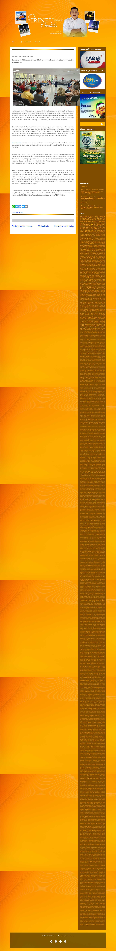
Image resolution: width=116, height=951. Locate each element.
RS (94, 322)
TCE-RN (100, 394)
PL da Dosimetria (100, 268)
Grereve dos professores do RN (87, 614)
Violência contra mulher (89, 892)
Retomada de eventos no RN (98, 823)
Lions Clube (96, 652)
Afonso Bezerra (91, 221)
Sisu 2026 (96, 850)
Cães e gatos (83, 531)
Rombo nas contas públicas (93, 827)
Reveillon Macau (83, 826)
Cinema (88, 503)
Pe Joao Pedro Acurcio (90, 753)
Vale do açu (102, 883)
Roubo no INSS (96, 829)
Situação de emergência (98, 253)
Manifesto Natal (101, 674)
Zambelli (94, 897)
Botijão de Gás (91, 299)
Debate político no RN (93, 534)
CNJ (99, 468)
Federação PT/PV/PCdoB (85, 585)
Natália (81, 697)
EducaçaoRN (87, 556)
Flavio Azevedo (94, 597)
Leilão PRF (84, 650)
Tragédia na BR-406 (90, 871)
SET (90, 834)
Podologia (87, 291)
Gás (80, 618)
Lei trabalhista (88, 649)
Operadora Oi (102, 707)
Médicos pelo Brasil (92, 694)
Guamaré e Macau (100, 615)
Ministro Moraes (83, 684)
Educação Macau (87, 310)
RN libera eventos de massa (95, 806)
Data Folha (102, 347)
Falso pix (88, 579)
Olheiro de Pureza (95, 707)
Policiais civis (92, 380)
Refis (83, 816)
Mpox (95, 288)
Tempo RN (97, 326)
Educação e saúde (84, 559)
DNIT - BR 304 (88, 533)
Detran (96, 280)
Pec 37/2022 (98, 753)
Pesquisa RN (91, 269)
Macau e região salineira (98, 267)
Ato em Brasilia (92, 444)
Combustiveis (94, 249)
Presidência (87, 789)
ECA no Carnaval (95, 551)
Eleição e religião (101, 562)
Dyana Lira (102, 280)
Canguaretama (95, 277)
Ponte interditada (92, 779)
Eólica (81, 575)
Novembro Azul (89, 374)
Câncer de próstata (101, 530)
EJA (95, 552)
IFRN (90, 226)
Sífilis (84, 859)
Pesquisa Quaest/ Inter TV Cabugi (92, 761)
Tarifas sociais (98, 862)
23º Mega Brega (99, 411)
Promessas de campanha (94, 796)
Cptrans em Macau (100, 523)
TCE (81, 239)
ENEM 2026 (99, 552)
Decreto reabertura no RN (85, 537)
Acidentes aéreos (87, 426)
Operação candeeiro (87, 725)
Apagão (81, 436)
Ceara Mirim (98, 493)
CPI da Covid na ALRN (88, 471)
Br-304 (103, 276)
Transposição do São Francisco (90, 872)
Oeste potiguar (87, 707)
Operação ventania (92, 726)
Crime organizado (84, 306)
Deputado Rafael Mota (88, 280)
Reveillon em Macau (93, 826)
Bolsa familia (92, 464)
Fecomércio (82, 582)
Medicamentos (83, 317)
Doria (84, 549)
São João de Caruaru (100, 857)
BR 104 (91, 454)
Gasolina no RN (101, 283)
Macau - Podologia (93, 666)
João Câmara (101, 265)
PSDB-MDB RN (88, 743)
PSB (93, 290)
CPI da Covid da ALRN (96, 338)
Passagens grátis (101, 750)
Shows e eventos (96, 848)
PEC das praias (101, 733)
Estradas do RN (101, 572)
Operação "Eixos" (96, 709)
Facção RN (99, 576)
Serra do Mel (87, 272)
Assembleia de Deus (100, 441)
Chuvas (82, 257)
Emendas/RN (97, 568)
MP (90, 657)
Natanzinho (102, 695)
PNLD (83, 740)
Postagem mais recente (22, 226)
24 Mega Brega (93, 331)
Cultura (94, 530)
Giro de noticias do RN (89, 360)
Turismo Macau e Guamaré (89, 875)
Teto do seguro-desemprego (88, 868)
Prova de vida (83, 292)
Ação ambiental (83, 454)
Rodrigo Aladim (97, 387)
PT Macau (84, 246)
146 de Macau (89, 408)
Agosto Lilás (86, 429)
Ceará (89, 249)
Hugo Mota (99, 620)
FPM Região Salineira (86, 576)
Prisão (100, 237)
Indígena (91, 625)
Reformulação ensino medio (90, 817)
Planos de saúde (87, 770)
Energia (88, 241)
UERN (91, 243)
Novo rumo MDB (98, 704)
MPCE (103, 659)
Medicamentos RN (87, 678)
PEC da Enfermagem (92, 375)
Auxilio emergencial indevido (90, 450)
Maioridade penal (98, 673)
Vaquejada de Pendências (85, 885)
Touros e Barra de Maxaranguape (97, 869)
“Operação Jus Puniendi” (90, 924)
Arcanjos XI (88, 439)
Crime (84, 230)
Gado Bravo (93, 606)
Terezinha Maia (83, 866)
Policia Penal (102, 771)
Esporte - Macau (91, 354)
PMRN (101, 375)
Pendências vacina (96, 756)
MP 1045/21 (94, 657)
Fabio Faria (94, 576)
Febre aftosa (93, 283)
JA (89, 632)
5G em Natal (87, 332)
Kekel (102, 636)
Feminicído (90, 586)
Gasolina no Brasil (84, 608)
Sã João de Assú (83, 854)
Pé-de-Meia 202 (95, 800)
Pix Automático (96, 767)
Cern (84, 343)
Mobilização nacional (87, 687)
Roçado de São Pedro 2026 (94, 388)
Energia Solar (93, 353)
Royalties (86, 388)
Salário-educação (97, 837)
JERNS (97, 632)
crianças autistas (96, 901)
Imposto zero (96, 624)
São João (93, 272)
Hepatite (81, 620)
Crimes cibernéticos (94, 527)
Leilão (84, 367)
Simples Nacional (83, 850)
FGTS (94, 257)
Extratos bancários (101, 573)
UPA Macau (95, 876)
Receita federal (100, 322)
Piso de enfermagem (88, 242)
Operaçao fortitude (101, 708)
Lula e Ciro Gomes (96, 653)
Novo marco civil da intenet (88, 704)
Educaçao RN (90, 234)
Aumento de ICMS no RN (86, 446)
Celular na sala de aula (95, 302)
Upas (102, 878)
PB (95, 318)
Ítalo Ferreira (100, 920)
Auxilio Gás (89, 298)
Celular (85, 342)
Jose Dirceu (82, 635)
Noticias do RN (83, 699)
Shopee (91, 847)
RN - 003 (90, 803)
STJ (91, 294)
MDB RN (90, 368)
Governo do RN (18, 212)
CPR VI (100, 472)
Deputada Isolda (96, 538)
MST (83, 370)
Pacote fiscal (88, 744)
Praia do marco (94, 784)
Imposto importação (88, 624)
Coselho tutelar (101, 521)
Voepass (89, 894)
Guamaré (89, 216)
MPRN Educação (90, 662)
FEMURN (96, 234)
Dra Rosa (82, 551)
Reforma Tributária (85, 271)
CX (90, 277)
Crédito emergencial (88, 530)
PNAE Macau (99, 739)
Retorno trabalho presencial (86, 824)
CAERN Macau (97, 235)
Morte (88, 268)
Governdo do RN (84, 362)
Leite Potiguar (89, 367)
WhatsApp (82, 897)
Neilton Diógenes (94, 697)
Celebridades (91, 495)
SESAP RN (96, 238)
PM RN (92, 739)
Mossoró (102, 221)
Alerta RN (103, 430)
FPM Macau (85, 237)
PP (82, 377)
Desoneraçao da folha (94, 542)
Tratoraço (87, 873)
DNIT (84, 533)
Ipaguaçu (88, 631)
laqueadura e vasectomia (99, 911)
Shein (87, 847)
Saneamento (82, 391)
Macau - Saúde (101, 666)
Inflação (103, 625)
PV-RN (83, 744)
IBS (87, 621)
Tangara (88, 862)
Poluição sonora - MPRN (92, 777)
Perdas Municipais (90, 757)
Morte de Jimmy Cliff (92, 688)
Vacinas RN (85, 398)
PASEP (92, 730)
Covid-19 (96, 223)
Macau (83, 216)
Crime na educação (100, 526)
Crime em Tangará (91, 526)
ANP (91, 332)
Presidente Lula (92, 788)
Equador (103, 570)
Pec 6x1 (103, 753)
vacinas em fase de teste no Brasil (90, 920)
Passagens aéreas (84, 750)
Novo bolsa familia (101, 374)
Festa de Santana (88, 590)
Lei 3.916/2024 (89, 643)
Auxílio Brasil (96, 298)
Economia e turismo (99, 554)
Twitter (103, 875)
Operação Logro (84, 719)
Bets (86, 299)
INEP (83, 622)
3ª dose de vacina (87, 413)
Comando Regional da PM (95, 506)
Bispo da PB (86, 464)
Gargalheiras (99, 606)
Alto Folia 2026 (101, 332)
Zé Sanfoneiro (102, 899)
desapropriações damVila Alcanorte (88, 904)
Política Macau (83, 778)
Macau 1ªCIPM (91, 667)
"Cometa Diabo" (87, 405)
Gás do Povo (95, 363)
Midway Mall (89, 681)
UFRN (91, 239)
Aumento (102, 275)
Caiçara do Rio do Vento (91, 475)
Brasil (87, 228)
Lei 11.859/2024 (92, 642)
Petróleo (93, 378)
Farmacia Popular (84, 312)
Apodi (89, 248)
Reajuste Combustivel (84, 812)
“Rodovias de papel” (100, 924)
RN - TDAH (94, 803)
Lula (91, 231)
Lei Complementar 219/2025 (89, 645)
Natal (84, 221)
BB (100, 298)
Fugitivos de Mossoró (91, 603)
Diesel (102, 350)
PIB (92, 736)
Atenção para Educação (99, 443)
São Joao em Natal (84, 855)
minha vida (82, 404)
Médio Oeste (99, 694)
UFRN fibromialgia (89, 876)
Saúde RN (102, 238)
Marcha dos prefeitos (94, 676)
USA (99, 876)
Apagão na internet (88, 436)
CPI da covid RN (97, 471)
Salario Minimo (94, 271)
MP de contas (98, 659)
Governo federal (84, 284)
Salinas (95, 389)
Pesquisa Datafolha (99, 321)
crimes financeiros (100, 903)
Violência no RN (101, 399)
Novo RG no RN (91, 701)
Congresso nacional (85, 279)
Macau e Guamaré (84, 258)
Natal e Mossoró (88, 695)
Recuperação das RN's (100, 813)
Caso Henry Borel (83, 490)
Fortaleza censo (87, 600)
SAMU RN (99, 833)
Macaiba (97, 287)
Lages (89, 366)
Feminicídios (93, 356)
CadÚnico (97, 301)
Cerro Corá (85, 496)
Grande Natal (98, 313)
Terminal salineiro (90, 866)
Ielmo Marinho (101, 284)
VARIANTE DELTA (101, 397)
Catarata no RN (96, 492)
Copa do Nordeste (101, 517)
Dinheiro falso (88, 545)
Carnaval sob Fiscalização (99, 486)
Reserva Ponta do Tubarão (86, 387)
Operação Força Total (100, 715)
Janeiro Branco (90, 634)
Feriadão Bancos (90, 587)
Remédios (96, 324)
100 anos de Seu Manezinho (93, 406)
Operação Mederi (92, 719)
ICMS (95, 228)
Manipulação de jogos (84, 676)
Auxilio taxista (83, 451)
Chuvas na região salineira (94, 499)
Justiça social (94, 316)
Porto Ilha (88, 781)
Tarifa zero (93, 862)
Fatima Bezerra (86, 283)
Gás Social (84, 618)
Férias (103, 604)
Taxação (90, 864)
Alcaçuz (94, 295)
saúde (93, 226)
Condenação (102, 512)
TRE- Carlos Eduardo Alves (93, 861)
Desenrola (86, 350)
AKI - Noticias (102, 418)
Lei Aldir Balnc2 (96, 643)
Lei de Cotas (100, 646)
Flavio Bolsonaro (101, 597)
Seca (99, 840)
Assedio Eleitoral (91, 441)
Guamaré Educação (89, 615)
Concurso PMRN (86, 510)
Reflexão (86, 816)
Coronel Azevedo (94, 519)
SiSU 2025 (102, 848)
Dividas (98, 547)
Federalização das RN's (91, 582)
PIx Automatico (100, 736)
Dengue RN (87, 349)
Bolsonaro (82, 227)
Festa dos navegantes (95, 593)
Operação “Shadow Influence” (92, 728)
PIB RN (95, 736)
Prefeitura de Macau (95, 786)
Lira (80, 653)
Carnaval (85, 249)
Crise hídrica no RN (91, 528)
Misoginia (91, 686)
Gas (104, 606)
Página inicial (43, 226)
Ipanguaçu (102, 252)
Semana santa (83, 392)
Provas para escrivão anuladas (86, 799)
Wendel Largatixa (92, 896)
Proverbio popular (97, 799)
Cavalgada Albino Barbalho (90, 493)
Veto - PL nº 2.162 (100, 889)
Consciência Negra (84, 513)
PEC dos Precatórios (84, 735)
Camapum (82, 476)
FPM (98, 221)
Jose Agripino (102, 634)
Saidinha (89, 836)
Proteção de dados (101, 798)
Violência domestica (100, 892)
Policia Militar (96, 771)
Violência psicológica (93, 893)
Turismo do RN (98, 875)
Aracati (84, 439)
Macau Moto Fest (101, 370)
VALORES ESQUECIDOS (90, 397)
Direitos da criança (89, 547)
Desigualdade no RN (100, 541)
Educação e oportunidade (99, 558)
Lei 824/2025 (91, 641)
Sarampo (97, 325)
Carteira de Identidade (95, 488)
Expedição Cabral (92, 573)
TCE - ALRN (88, 859)
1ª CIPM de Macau (101, 408)
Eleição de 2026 (86, 562)
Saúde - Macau (87, 840)
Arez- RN (101, 439)
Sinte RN (92, 850)
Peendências (96, 754)
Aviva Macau (89, 453)
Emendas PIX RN (91, 565)
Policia (95, 242)
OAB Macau (82, 375)
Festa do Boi (99, 356)
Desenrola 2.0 (92, 350)
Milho (94, 681)
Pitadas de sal (101, 378)
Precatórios (82, 322)
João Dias (95, 635)
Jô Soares (98, 636)
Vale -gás (93, 883)
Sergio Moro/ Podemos (96, 845)
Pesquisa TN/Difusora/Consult (92, 763)
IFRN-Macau (97, 621)
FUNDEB (102, 250)
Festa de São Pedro (96, 590)
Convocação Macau (84, 516)
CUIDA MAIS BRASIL (87, 474)
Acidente (95, 332)
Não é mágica (97, 705)
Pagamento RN (101, 744)
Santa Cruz (95, 838)
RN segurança (101, 381)
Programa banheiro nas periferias (91, 795)
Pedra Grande (102, 377)
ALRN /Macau (91, 419)
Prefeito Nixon (102, 785)
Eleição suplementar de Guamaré (89, 250)
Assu (95, 239)
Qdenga (87, 802)
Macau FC (97, 667)
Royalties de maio (101, 830)
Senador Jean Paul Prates (98, 392)
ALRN (91, 220)
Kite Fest (85, 638)
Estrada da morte (99, 354)
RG (104, 802)
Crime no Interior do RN (85, 527)
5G (83, 295)
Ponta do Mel (96, 778)
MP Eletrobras (92, 659)
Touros (94, 294)
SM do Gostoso (94, 834)
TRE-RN (83, 395)
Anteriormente (16, 143)
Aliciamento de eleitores (90, 432)
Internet (81, 628)
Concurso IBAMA (101, 507)
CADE (81, 338)
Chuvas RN (83, 234)
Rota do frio (82, 829)
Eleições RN (102, 563)
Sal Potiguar (98, 836)
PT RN (84, 377)
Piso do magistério (100, 269)
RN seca (103, 806)
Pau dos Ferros (84, 269)
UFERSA (87, 239)
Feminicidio (94, 585)
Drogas (85, 551)
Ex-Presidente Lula (84, 573)
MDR (87, 287)
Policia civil (102, 246)
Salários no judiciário (88, 838)
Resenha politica (101, 385)
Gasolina (82, 252)
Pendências (97, 216)
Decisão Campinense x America (91, 535)
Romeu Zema (102, 827)
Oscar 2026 (82, 730)
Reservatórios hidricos (89, 822)
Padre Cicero (94, 744)
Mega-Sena (99, 678)
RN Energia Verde (83, 803)
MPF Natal (91, 287)
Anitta (94, 434)
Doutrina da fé (101, 549)
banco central (101, 900)
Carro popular (87, 488)
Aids (81, 430)
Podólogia (85, 771)
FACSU (84, 575)
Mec (90, 238)
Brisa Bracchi (83, 277)
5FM (102, 413)
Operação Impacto (100, 716)
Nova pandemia (90, 699)
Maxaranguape (99, 371)
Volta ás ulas (94, 894)
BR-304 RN (102, 335)
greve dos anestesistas (95, 907)
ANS (89, 420)
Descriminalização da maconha (87, 541)
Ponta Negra (89, 778)
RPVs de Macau (95, 808)
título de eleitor (86, 918)
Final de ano (91, 596)
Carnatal (86, 302)
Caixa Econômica (88, 340)
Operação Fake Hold (89, 715)
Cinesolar (92, 503)
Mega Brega (83, 268)
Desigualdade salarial (84, 542)
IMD (104, 363)
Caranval (95, 481)
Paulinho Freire (87, 320)
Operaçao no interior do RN (86, 709)
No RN (87, 698)
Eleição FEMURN (88, 561)
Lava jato (90, 639)
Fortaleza (82, 600)
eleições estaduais (101, 402)
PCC (96, 730)
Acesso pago (86, 423)
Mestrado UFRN (94, 680)
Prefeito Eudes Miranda (93, 785)
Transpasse (97, 871)
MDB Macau (84, 657)
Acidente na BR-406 (87, 425)
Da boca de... (84, 186)
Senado (89, 392)
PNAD (95, 739)
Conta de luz (93, 279)
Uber (104, 876)
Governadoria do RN (100, 360)
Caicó (81, 238)
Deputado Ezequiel (94, 309)
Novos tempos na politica (89, 705)
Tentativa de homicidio (99, 865)
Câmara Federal (88, 347)
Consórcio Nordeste (97, 303)
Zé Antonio (95, 899)
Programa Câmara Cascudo (92, 793)
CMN (91, 468)
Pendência (102, 754)
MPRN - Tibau (97, 660)
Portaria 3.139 (83, 781)
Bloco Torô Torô (83, 336)
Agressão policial (98, 429)
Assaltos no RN (96, 440)
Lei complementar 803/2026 (91, 646)
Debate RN (82, 349)
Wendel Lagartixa (92, 260)
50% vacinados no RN (96, 413)
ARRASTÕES (94, 420)
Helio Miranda (86, 265)
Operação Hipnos (84, 716)
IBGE (89, 237)
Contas (85, 514)
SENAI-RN (83, 834)
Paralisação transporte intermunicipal (94, 747)
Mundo (103, 691)
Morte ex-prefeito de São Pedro (90, 690)
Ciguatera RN (83, 503)
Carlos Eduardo (101, 239)
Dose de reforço (89, 549)
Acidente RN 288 (93, 423)
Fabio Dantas (82, 356)
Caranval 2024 (83, 482)
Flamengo (82, 597)
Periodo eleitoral (97, 757)
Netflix (100, 697)
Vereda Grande (87, 889)
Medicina (94, 678)
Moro (93, 687)
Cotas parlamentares (91, 523)
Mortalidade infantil (98, 687)
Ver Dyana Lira (94, 399)
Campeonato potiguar (90, 476)
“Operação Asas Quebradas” (93, 922)
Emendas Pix (97, 565)
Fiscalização (102, 596)
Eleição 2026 (90, 282)
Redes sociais (92, 814)
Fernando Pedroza (98, 587)
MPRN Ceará (83, 662)
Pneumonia (94, 770)
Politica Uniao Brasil (93, 774)
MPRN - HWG (90, 660)
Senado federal (87, 844)
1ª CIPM (94, 408)
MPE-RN (81, 660)
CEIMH (83, 468)
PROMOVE (102, 740)
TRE (83, 239)
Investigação (95, 629)
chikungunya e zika (92, 402)
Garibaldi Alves (97, 359)
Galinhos (91, 223)
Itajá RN (88, 364)
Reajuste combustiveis (94, 812)
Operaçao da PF (83, 708)
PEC (91, 732)
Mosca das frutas (101, 690)
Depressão (89, 538)
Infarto (95, 625)
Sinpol (88, 850)
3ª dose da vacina (101, 331)
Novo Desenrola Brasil (100, 699)
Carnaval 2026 (97, 482)
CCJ (101, 467)
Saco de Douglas (83, 836)
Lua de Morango (88, 653)
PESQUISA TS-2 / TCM (94, 735)
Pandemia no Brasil (84, 746)
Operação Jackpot (83, 718)
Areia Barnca (95, 333)
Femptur (95, 586)
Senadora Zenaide (87, 845)
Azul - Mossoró (96, 453)
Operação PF (87, 721)
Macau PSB (88, 669)
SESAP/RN (102, 324)
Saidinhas (94, 836)
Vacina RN (99, 294)
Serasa (90, 394)
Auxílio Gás (92, 451)
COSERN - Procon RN (94, 469)
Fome (81, 599)
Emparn (91, 257)
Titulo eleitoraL (98, 395)
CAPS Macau (92, 467)
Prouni (103, 291)
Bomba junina (99, 465)
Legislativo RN (85, 641)
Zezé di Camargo (89, 899)
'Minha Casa (82, 406)
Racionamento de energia (91, 809)
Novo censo (99, 701)
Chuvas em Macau (90, 343)
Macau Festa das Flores (90, 370)
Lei (100, 316)
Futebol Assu (90, 604)
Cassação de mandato (88, 492)
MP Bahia (86, 659)
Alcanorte (88, 261)
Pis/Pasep (96, 246)
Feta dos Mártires (87, 594)
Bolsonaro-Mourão (92, 465)
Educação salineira (93, 559)
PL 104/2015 (87, 737)
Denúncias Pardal (94, 349)
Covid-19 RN (85, 224)
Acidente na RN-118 (96, 425)
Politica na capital (101, 774)
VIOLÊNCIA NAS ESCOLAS (99, 879)
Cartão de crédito (86, 489)
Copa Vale (102, 516)
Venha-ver (89, 399)
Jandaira (82, 253)
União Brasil (83, 260)
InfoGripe (82, 627)
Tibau (87, 395)
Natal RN (92, 268)
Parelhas (81, 749)
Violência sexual (101, 893)
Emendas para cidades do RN (87, 568)
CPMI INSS (96, 472)
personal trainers (89, 914)
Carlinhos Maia (90, 482)
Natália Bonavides (87, 697)
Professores (97, 792)
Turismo (103, 326)
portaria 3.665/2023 (97, 914)
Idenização (90, 622)
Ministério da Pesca (84, 686)
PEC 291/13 (87, 733)
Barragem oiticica (87, 461)
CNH (81, 249)
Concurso (102, 277)
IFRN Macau (97, 230)
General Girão (93, 608)
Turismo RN (83, 328)
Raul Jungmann (101, 810)
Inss (103, 224)
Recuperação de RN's (84, 814)
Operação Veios (101, 722)
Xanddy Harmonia (88, 897)
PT (92, 238)
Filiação (103, 594)
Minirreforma (102, 683)
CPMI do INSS (89, 339)
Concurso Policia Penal (95, 510)
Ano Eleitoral (98, 434)
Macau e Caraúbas (97, 670)
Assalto (91, 440)
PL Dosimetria (86, 739)
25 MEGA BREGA (89, 412)
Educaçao (93, 233)
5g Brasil (91, 275)
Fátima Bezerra (94, 241)
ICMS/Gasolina (91, 621)
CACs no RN (86, 467)
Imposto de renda (94, 252)
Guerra (89, 363)
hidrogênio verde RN (88, 909)
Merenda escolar (84, 288)
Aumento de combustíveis (99, 446)
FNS (81, 576)
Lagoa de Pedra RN (84, 639)
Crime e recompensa (85, 524)
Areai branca (88, 333)
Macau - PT (85, 666)
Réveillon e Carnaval (92, 833)
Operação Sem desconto (87, 318)
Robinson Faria (83, 827)
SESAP (81, 389)
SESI (87, 834)
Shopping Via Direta (97, 847)
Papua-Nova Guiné (94, 746)
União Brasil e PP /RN (85, 878)
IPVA (99, 314)
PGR (98, 375)
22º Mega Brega (101, 409)
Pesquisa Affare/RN (89, 758)
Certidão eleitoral (92, 496)
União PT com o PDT (95, 878)
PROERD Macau (95, 740)
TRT (101, 861)
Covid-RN (102, 305)
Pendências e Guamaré (85, 756)
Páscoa (87, 800)
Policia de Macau (89, 772)
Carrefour (82, 488)
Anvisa (103, 434)
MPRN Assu (102, 660)
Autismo (100, 448)
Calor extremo (101, 475)
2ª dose (95, 412)
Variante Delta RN (95, 885)
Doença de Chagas (91, 548)
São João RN (92, 855)
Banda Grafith (101, 248)
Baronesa (96, 458)
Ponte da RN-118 (84, 779)
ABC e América (95, 418)
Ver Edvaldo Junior (90, 886)
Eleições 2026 (86, 353)
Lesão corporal (85, 652)
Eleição (86, 257)
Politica (99, 242)
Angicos (97, 275)
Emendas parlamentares (98, 310)
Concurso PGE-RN (90, 509)
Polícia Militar (102, 777)
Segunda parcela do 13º (99, 391)
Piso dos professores (87, 767)
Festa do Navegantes (96, 591)
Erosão (81, 572)
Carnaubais (83, 226)
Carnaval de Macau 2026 (95, 485)
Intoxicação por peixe (100, 628)
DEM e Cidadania (101, 531)
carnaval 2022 (94, 273)
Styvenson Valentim (94, 852)
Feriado (99, 586)
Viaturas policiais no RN (85, 890)
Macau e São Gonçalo (85, 371)
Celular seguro (91, 342)
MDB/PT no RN (96, 368)
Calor (93, 340)
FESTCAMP (99, 575)
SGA (90, 253)
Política (94, 258)
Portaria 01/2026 (101, 779)
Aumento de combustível (94, 297)
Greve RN (95, 231)
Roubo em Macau (89, 829)
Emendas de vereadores (90, 566)
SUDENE (82, 325)
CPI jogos (89, 472)
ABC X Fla (88, 418)
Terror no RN (97, 866)
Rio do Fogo (101, 826)
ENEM (83, 228)
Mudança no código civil (90, 691)
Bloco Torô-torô (90, 336)
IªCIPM (86, 632)
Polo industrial (97, 775)
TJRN (87, 256)
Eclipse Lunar (88, 554)
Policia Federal (90, 771)
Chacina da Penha (100, 496)
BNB (95, 335)
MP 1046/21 (100, 657)
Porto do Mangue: (101, 781)
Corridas (85, 521)
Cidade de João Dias (88, 500)
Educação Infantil (97, 352)
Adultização (90, 427)
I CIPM (103, 620)
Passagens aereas (100, 749)
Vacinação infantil (95, 882)
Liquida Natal (102, 652)
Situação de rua (95, 851)
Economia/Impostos (84, 555)
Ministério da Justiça (100, 684)
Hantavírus (98, 618)
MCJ (91, 267)
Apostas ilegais (96, 437)
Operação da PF (96, 725)
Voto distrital (99, 894)
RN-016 (81, 808)
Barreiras (93, 461)
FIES (81, 245)
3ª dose (81, 413)
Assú (100, 224)
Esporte (99, 264)
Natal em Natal (101, 288)
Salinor (84, 837)
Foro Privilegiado (101, 599)
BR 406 (99, 454)
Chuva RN (95, 498)
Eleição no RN (98, 282)
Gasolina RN (94, 607)
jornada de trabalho (89, 911)
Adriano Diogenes (83, 427)
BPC (88, 454)
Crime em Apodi (95, 524)
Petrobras (82, 235)
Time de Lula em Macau (100, 868)
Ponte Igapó (102, 778)
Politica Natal (85, 774)
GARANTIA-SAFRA (84, 606)
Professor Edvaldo (93, 381)
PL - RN (82, 737)
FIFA (104, 575)
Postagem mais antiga (64, 226)
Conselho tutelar (87, 303)
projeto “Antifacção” (97, 915)
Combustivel (85, 262)
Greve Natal (99, 614)
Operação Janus (91, 718)
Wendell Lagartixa (101, 896)
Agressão (92, 429)
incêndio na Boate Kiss (99, 909)
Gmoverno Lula (101, 611)
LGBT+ (89, 638)
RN (95, 220)
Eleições (97, 563)
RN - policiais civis (101, 803)
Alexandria (82, 432)
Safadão (91, 389)
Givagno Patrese (89, 313)
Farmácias (102, 580)
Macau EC (102, 287)
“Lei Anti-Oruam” (83, 922)
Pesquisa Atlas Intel (100, 758)
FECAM (88, 575)
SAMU (103, 388)
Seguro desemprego (88, 843)
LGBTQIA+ (93, 638)
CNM (103, 237)
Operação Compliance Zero (90, 712)
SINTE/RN (86, 389)
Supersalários (102, 852)
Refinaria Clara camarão (86, 324)
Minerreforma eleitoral (87, 683)
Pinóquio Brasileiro (88, 765)
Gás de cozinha (93, 245)
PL (104, 736)
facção (103, 906)
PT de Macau (90, 246)
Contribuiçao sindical (100, 514)
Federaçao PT (101, 582)
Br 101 (103, 336)
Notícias (87, 253)
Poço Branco (86, 381)
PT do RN (97, 743)
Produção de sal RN (89, 792)
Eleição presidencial (84, 563)
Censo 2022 (96, 495)
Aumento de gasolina (84, 447)
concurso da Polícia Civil (86, 901)
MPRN (90, 218)
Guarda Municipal (84, 363)
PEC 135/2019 (101, 732)
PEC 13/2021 (95, 732)
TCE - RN (93, 859)
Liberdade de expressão (99, 367)
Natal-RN (96, 227)
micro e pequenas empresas (86, 913)
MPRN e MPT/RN (86, 663)
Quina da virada (99, 802)
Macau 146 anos (83, 667)
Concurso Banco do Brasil (91, 507)
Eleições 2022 (101, 243)
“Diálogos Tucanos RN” (100, 921)
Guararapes (95, 617)
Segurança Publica (96, 841)
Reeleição (82, 384)
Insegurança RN (83, 364)
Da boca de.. (97, 533)
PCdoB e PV (100, 730)
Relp (99, 820)
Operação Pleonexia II (95, 721)
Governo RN (85, 245)
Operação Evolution (95, 713)
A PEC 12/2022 (99, 416)
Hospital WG (93, 620)
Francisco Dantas (95, 600)
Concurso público (94, 512)
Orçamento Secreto (92, 729)
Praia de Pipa (88, 784)
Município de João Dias (93, 692)
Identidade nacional (97, 622)
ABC (85, 418)
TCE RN (98, 859)
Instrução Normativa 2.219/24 (98, 627)
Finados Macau (83, 596)
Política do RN (88, 235)
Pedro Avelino (94, 320)
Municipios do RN (84, 692)
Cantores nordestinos (91, 479)
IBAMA (90, 284)
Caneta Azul (97, 478)
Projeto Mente (102, 795)
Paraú (103, 747)
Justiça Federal (91, 636)
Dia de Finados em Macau (93, 544)
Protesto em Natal (92, 798)
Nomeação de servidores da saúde (97, 698)
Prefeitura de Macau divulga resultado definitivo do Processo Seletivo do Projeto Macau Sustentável (92, 207)
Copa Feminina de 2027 (94, 516)
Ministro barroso (91, 684)
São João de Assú (90, 857)
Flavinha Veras (87, 597)
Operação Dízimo (87, 713)
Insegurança (87, 627)
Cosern (90, 262)
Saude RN (84, 248)
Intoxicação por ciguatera (89, 628)
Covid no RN (94, 346)
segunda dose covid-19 (96, 917)
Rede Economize (101, 383)
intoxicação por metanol (85, 910)
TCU (101, 859)
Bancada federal (101, 457)
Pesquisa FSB (96, 760)
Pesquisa (97, 290)
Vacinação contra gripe (86, 882)
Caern (87, 223)
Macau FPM (102, 667)
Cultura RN (82, 347)
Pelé (81, 378)
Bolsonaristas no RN (100, 464)
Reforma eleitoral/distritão (94, 816)
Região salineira (100, 233)
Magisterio (93, 371)
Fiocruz (97, 596)
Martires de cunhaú (90, 677)
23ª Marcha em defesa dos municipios (88, 411)
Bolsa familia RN (97, 336)
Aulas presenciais (101, 444)
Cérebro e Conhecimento (91, 531)
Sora (104, 851)
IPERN (86, 622)
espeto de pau (98, 906)
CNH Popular (95, 468)
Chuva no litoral (101, 498)
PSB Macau (82, 742)
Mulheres (99, 691)
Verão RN (93, 889)
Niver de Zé (82, 698)
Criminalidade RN (83, 528)
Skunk (101, 851)
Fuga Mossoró (86, 359)
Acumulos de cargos (96, 426)
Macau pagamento (100, 671)
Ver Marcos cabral (99, 886)
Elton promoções (83, 565)
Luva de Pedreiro (97, 655)
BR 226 (95, 454)
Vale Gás (97, 883)
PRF (91, 258)
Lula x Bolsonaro (88, 655)
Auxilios (87, 451)
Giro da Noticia (93, 611)
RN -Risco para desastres (85, 805)
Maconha (91, 673)
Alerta (99, 430)
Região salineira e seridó (85, 819)
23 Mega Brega (85, 331)
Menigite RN (88, 680)
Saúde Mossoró (94, 840)
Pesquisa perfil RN (87, 764)
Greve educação (92, 362)
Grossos (98, 362)
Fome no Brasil (94, 312)
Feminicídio (88, 356)
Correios (99, 279)
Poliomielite (98, 380)
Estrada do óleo (94, 572)
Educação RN (89, 227)
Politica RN (95, 224)
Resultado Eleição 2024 (85, 823)
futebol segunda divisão (85, 907)
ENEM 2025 (90, 352)
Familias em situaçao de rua (93, 580)
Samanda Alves (101, 389)
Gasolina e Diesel (101, 607)
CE (88, 277)
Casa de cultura (94, 489)
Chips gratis (90, 498)
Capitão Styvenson (100, 479)
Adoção (103, 426)
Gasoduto (89, 607)
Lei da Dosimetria (95, 366)
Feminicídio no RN (84, 586)
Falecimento (95, 577)
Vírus (85, 896)
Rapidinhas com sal (91, 383)
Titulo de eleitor (101, 258)
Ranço (95, 810)
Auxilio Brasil (94, 248)
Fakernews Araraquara (87, 577)
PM (90, 739)
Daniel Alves (97, 347)
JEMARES (93, 632)
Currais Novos (94, 306)
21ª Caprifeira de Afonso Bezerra (89, 409)
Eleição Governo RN (97, 561)
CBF (96, 467)
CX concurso (95, 474)
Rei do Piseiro (94, 820)
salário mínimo (96, 404)
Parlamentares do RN (89, 749)
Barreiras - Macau (99, 461)
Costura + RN (83, 523)
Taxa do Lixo (85, 864)
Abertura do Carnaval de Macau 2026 (92, 422)
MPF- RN (85, 660)
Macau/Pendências (84, 673)
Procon (97, 791)
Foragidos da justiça (93, 599)
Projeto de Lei (83, 796)
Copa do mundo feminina (92, 305)
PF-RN (90, 736)
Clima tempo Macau (89, 505)
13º (88, 275)
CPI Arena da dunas (87, 338)
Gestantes (82, 610)
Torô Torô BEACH (84, 869)
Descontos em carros (100, 540)
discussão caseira (101, 904)
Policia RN (82, 772)
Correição (82, 520)
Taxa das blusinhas (90, 326)
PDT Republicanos (86, 732)
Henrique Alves (101, 257)
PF (91, 237)
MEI (88, 657)
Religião (95, 385)
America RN (102, 433)
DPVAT (93, 533)
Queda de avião (92, 802)
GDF (89, 606)
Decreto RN (102, 535)
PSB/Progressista (89, 742)
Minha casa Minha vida (94, 317)
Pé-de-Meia (89, 322)
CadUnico (100, 474)
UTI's (101, 876)
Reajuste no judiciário (89, 813)
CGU (86, 468)
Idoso (103, 622)
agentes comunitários (84, 900)
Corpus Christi (102, 519)
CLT (89, 468)
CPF (101, 469)
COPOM (88, 469)
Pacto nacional (89, 377)
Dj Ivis (85, 548)
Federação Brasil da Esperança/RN (88, 583)
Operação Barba (87, 711)
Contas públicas (91, 514)
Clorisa (95, 505)
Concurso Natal (83, 509)
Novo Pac (94, 374)
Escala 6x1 (85, 354)
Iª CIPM (92, 364)
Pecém (90, 754)
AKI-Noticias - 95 (83, 419)
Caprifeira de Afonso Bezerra (86, 481)
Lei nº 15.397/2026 (97, 648)
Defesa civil (94, 537)
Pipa (93, 765)
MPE (81, 370)
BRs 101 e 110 (88, 455)
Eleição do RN (93, 562)
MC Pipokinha (89, 656)
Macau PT (94, 669)
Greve (84, 238)
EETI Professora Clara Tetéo (88, 552)
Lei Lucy (83, 646)
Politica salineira (83, 775)
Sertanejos (83, 847)
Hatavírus (103, 618)
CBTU (98, 467)
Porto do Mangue (96, 291)
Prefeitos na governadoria (85, 786)
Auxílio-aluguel (83, 453)
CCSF (103, 467)
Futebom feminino (98, 604)
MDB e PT (82, 287)
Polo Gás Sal (90, 775)
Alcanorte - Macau (86, 430)
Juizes (99, 635)
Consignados (92, 513)
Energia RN (96, 569)
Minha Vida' (96, 683)
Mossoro (89, 373)
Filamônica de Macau (96, 594)
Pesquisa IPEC (86, 378)
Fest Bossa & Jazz (89, 589)
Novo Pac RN (83, 701)
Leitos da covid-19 (98, 650)
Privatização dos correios (90, 791)
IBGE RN (87, 252)
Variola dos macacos (92, 328)
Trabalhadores (83, 871)
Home (14, 42)
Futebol (91, 359)
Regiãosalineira (94, 819)
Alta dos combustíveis (100, 432)
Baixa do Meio (102, 455)
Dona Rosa (98, 548)
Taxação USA (96, 864)
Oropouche (102, 728)
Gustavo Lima (102, 617)
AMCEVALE (83, 261)
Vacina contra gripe (92, 880)
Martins (84, 677)
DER (93, 347)
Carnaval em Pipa (88, 486)
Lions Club (91, 652)
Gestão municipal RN (89, 610)
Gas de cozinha (83, 607)
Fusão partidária (83, 604)
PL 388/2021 (94, 737)
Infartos (98, 625)
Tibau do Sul (91, 395)
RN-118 (85, 808)
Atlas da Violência (84, 444)
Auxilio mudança (101, 450)
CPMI (92, 472)
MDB (103, 316)
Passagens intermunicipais (85, 751)
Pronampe (102, 796)
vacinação (87, 329)
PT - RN (93, 743)
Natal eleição (82, 374)
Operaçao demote (92, 708)
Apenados (96, 436)
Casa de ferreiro (101, 489)
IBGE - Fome (83, 621)
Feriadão (84, 587)
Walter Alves (94, 401)
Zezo (84, 899)
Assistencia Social (83, 443)
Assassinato (95, 261)
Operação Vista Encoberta (92, 723)
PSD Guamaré (97, 742)
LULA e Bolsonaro (101, 638)
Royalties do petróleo (84, 831)
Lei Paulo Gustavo (100, 286)
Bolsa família (93, 256)
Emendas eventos (101, 566)
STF (90, 224)
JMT (100, 632)
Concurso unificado (93, 345)
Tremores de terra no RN (94, 873)
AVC (98, 420)
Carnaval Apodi (87, 484)
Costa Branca (96, 262)
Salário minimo (90, 837)
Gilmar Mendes (86, 611)
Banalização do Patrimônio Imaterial (88, 457)
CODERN (103, 468)
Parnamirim (95, 237)
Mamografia (86, 674)
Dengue (92, 228)
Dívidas (89, 551)
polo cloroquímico (89, 404)
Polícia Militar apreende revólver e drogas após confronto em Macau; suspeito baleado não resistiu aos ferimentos (92, 198)
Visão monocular (83, 894)
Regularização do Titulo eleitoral (87, 385)
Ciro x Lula (97, 503)
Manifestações (93, 674)
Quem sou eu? (26, 42)
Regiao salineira (101, 817)
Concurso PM (97, 509)
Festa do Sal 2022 (85, 593)
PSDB (81, 242)
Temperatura (91, 865)
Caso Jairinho (90, 490)
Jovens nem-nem (89, 635)
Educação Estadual (95, 556)
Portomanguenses (88, 782)
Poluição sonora (83, 777)
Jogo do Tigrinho (97, 364)
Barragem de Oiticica (91, 460)
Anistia (91, 434)
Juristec (86, 636)
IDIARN (92, 265)
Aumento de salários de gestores (91, 448)
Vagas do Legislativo (85, 883)
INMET (96, 265)
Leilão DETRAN (94, 649)
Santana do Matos (89, 325)
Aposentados (89, 437)
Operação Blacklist (96, 711)
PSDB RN (102, 234)
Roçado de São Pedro (94, 831)
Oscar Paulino (88, 730)
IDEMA (95, 314)
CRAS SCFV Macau (96, 339)
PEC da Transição (94, 733)
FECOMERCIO (93, 575)
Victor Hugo (94, 890)
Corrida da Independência (91, 520)
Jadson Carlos (83, 634)
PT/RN (101, 743)
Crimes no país (101, 527)
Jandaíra (86, 316)
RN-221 (89, 808)
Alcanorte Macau (93, 430)
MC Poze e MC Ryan (97, 656)
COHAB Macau (83, 469)
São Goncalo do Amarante (87, 254)
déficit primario (83, 906)
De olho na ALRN (84, 534)
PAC (86, 375)
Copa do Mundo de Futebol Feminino (88, 517)
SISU (88, 294)
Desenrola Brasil (84, 264)
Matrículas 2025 (98, 677)
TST (104, 861)
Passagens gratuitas (92, 750)
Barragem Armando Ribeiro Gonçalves (90, 276)
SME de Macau (101, 834)
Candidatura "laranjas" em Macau (87, 478)
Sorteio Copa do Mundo (85, 852)
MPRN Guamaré (97, 662)
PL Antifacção (99, 318)
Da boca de (88, 307)
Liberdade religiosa (84, 368)
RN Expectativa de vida (97, 805)
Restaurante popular (100, 822)
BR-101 (98, 335)
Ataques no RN (91, 443)
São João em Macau (92, 858)
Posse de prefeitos (97, 782)
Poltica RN (102, 775)
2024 (81, 409)
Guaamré (82, 615)
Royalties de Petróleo (92, 830)
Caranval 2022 (101, 481)
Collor (99, 505)
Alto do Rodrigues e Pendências (87, 433)
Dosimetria (95, 549)
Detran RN (87, 231)
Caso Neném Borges (97, 490)
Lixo (83, 653)
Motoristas (82, 691)
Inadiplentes (102, 624)
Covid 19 (102, 262)
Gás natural (90, 618)
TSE (87, 226)
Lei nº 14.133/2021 (87, 648)
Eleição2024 (91, 563)
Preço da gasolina (94, 789)
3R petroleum (101, 260)
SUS (81, 248)
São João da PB (98, 855)
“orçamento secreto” (84, 925)
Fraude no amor (98, 601)
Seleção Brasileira (98, 843)
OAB (89, 290)
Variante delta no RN (94, 398)
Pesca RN (82, 758)
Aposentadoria (83, 437)
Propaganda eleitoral (84, 798)
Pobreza (98, 770)
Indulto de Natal (84, 625)
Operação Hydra (92, 716)
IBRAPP (100, 363)
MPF (87, 238)
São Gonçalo (91, 854)
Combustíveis (86, 345)
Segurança (89, 841)
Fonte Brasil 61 (85, 599)
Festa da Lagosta (97, 589)
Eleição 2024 (92, 264)
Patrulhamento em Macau (96, 751)
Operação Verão (83, 723)
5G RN (81, 332)
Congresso (99, 345)
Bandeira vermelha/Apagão (86, 458)
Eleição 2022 (89, 230)
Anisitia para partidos (84, 434)
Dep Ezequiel (101, 249)
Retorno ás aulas (96, 824)
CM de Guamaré (100, 226)
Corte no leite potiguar (93, 521)
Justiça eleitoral (84, 366)
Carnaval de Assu (101, 484)
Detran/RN (98, 350)
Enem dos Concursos (88, 569)
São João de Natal (84, 858)
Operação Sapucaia (91, 722)
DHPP (81, 533)
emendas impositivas (90, 906)
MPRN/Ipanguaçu (94, 663)
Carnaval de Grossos (84, 485)
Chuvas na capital (84, 499)
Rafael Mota (82, 383)
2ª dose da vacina (101, 412)
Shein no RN (95, 394)
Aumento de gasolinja (94, 447)
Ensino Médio (90, 570)
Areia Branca (97, 218)
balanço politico (93, 900)
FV (104, 354)
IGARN (94, 284)
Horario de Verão (87, 620)
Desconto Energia (91, 540)
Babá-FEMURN (95, 455)
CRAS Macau (91, 301)
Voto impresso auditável (85, 401)
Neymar (103, 697)
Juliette (81, 286)
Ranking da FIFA (90, 810)
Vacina (81, 398)
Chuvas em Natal (98, 343)
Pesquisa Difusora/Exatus (85, 760)
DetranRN (82, 241)
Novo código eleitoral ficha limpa (92, 702)
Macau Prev (99, 669)
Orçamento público (101, 729)
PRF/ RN (90, 740)
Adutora (95, 427)
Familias (85, 580)
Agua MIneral (88, 295)
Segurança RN (85, 243)
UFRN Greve (82, 876)
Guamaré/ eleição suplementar (86, 617)
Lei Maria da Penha (89, 286)
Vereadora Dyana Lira (92, 887)
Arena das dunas (95, 439)
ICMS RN (102, 241)
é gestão (92, 921)
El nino (99, 559)
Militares (97, 681)
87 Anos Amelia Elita (88, 416)
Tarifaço (87, 273)
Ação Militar (102, 453)
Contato (38, 42)
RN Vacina (86, 806)
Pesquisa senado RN (96, 764)
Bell (104, 461)
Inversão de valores (85, 629)
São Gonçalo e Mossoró (99, 854)
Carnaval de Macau (85, 233)
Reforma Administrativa (89, 384)
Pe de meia (95, 377)
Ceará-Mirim (102, 256)
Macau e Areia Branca (87, 670)
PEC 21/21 (82, 733)
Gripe (103, 614)
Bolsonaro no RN (83, 465)
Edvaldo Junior (83, 282)
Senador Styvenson (84, 394)
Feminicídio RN (101, 585)
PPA (86, 740)
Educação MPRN (88, 558)
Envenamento (97, 570)
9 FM (94, 416)
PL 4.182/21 (100, 737)
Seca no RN (89, 391)
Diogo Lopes (96, 545)
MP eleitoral (102, 368)
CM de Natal (99, 299)
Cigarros (103, 502)
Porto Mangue (94, 781)
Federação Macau (101, 583)
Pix (99, 228)
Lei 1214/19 (99, 642)
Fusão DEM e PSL (100, 603)
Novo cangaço (84, 290)
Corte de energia (88, 346)
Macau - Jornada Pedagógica (91, 664)
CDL (81, 468)
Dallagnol (103, 533)
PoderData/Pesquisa (84, 380)
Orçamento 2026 (83, 729)
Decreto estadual (97, 307)
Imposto (81, 624)
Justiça (81, 267)
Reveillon (103, 824)
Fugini (84, 603)
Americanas (82, 333)
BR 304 (100, 261)
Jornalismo (96, 634)
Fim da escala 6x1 (96, 357)
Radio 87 (99, 809)
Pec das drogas (84, 754)
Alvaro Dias (96, 433)
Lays (81, 641)
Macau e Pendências (90, 671)
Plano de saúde (88, 768)
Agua (103, 429)
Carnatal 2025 (98, 340)
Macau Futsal (83, 669)
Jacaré (103, 632)
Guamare (103, 362)
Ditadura (94, 547)
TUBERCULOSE (83, 862)
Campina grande (101, 476)
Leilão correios (90, 650)
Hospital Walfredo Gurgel (86, 314)
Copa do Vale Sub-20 (85, 519)
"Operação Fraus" (95, 405)
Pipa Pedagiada (97, 765)
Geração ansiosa (101, 608)
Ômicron (95, 243)
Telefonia (86, 865)
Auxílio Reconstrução (100, 451)
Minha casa (91, 288)
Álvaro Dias (93, 329)
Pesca (103, 757)
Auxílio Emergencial (89, 335)
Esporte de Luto (86, 572)
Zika (98, 401)
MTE (100, 663)
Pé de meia (90, 292)
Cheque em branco (84, 498)
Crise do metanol (101, 346)
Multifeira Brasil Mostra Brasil (98, 373)
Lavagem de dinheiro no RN (99, 639)
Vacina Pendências (84, 880)
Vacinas (98, 880)
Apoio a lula (102, 436)
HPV (94, 618)
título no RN (92, 918)
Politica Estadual (97, 772)
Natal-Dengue (96, 695)
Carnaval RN (94, 484)
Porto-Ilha (82, 782)
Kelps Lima (86, 267)
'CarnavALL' (102, 405)
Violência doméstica (84, 893)
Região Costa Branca (100, 384)
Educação (82, 223)
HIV (104, 313)
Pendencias (102, 231)
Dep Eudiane (99, 537)
